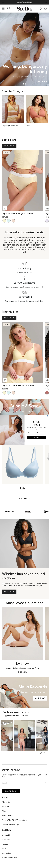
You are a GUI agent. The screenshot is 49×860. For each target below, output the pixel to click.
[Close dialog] (47, 416)
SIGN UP (36, 437)
